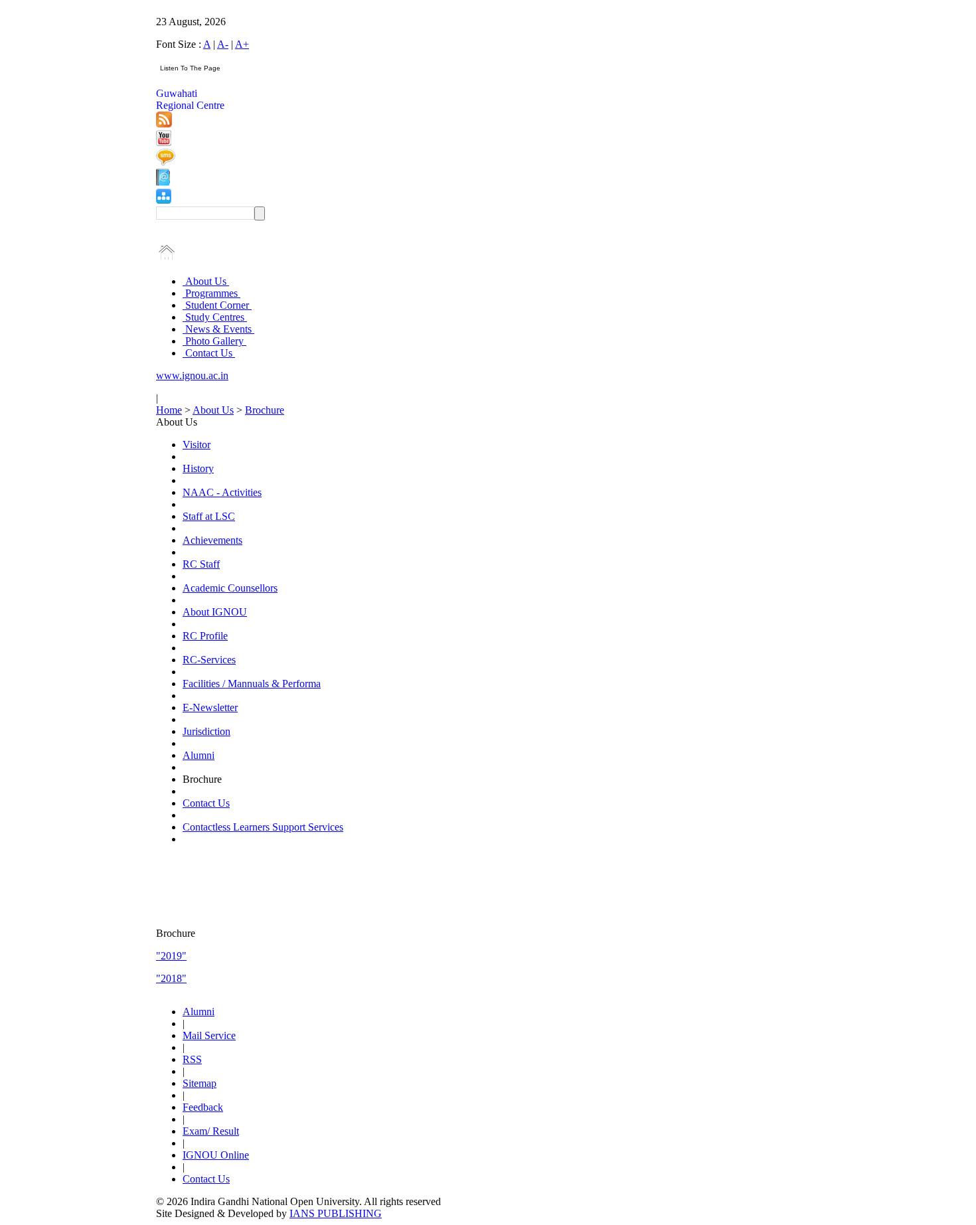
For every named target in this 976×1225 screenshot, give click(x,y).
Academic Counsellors (230, 588)
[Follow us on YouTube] (163, 142)
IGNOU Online (216, 1155)
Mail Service (209, 1035)
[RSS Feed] (164, 123)
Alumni (198, 755)
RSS (192, 1059)
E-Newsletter (210, 707)
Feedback (203, 1107)
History (198, 468)
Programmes (211, 293)
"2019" (171, 955)
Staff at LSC (209, 516)
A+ (242, 44)
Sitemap (199, 1083)
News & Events (218, 329)
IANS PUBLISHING (335, 1213)
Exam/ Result (211, 1131)
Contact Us (209, 353)
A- (222, 44)
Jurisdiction (206, 731)
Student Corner (217, 305)
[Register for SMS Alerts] (165, 162)
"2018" (171, 978)
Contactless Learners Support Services (263, 827)
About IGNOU (215, 611)
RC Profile (205, 635)
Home (169, 410)
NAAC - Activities (222, 492)
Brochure (264, 410)
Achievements (212, 540)
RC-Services (209, 659)
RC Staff (201, 564)
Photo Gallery (214, 341)
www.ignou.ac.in (192, 375)
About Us (206, 281)
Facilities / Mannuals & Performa (252, 683)
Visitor (196, 444)
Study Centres (215, 317)
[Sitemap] (163, 200)
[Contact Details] (163, 182)
